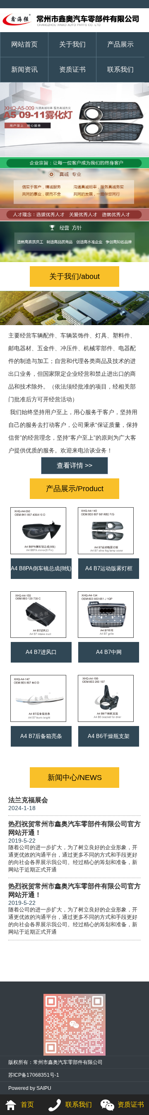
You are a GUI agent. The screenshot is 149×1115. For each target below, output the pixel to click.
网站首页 (24, 44)
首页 (27, 1104)
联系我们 (120, 69)
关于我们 (72, 44)
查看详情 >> (74, 465)
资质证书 (72, 69)
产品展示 (120, 44)
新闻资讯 (24, 69)
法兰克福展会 (28, 799)
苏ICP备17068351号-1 (33, 1075)
